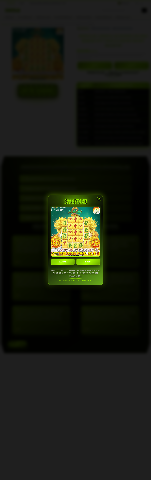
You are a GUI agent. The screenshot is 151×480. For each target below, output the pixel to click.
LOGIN (88, 262)
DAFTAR (63, 262)
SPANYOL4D (87, 280)
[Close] (99, 199)
